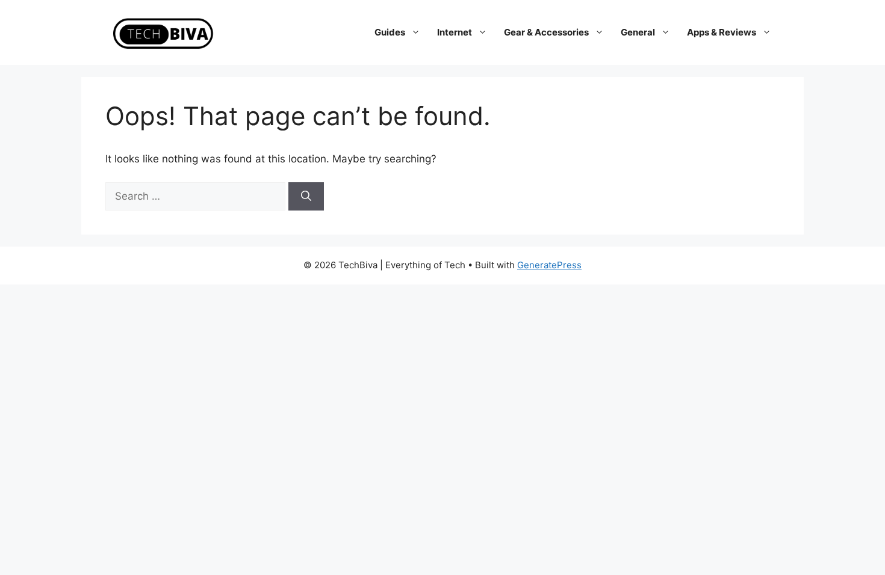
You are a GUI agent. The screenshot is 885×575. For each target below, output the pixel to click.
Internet (454, 32)
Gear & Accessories (546, 32)
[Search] (306, 196)
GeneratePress (549, 265)
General (638, 32)
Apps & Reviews (721, 32)
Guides (389, 32)
